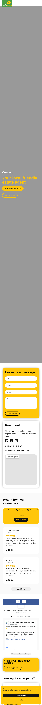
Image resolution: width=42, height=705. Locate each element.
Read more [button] (10, 545)
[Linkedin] (16, 440)
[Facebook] (6, 440)
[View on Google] (10, 550)
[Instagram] (11, 440)
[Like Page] (18, 601)
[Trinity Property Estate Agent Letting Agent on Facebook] (21, 604)
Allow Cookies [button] (21, 695)
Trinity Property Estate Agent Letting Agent (20, 610)
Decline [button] (21, 700)
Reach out (12, 425)
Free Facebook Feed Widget (22, 654)
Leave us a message (20, 372)
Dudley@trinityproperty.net (17, 450)
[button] (38, 3)
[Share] (24, 601)
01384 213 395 (13, 446)
